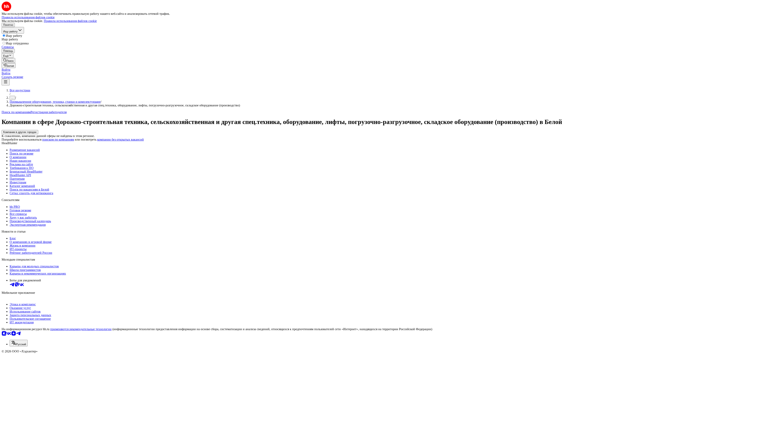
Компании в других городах (20, 132)
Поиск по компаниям (16, 112)
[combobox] (19, 343)
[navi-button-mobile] (6, 82)
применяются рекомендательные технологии (81, 329)
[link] (8, 60)
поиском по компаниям (58, 139)
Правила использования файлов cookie (70, 21)
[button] (6, 69)
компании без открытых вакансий (120, 139)
